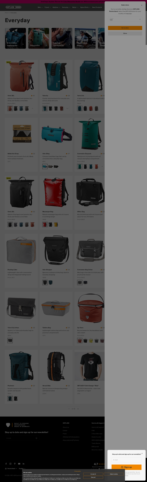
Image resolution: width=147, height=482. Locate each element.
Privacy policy (77, 471)
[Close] (142, 453)
